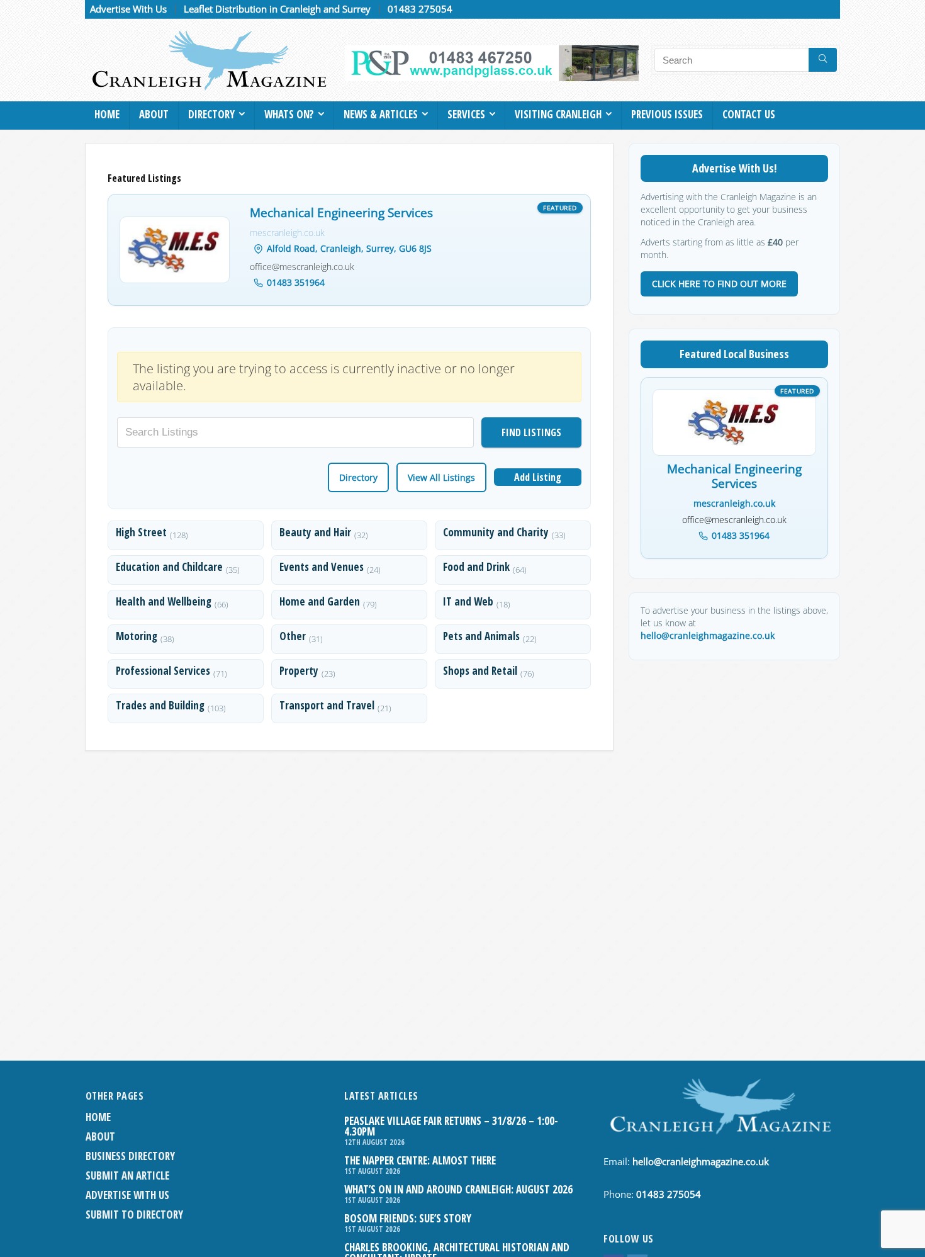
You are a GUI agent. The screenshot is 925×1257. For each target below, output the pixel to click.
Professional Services (163, 670)
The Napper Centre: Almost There (420, 1160)
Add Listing (537, 477)
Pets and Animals (481, 636)
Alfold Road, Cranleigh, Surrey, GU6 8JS (349, 248)
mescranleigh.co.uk (287, 233)
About (154, 114)
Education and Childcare (169, 566)
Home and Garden (319, 601)
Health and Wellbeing (163, 601)
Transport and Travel (326, 705)
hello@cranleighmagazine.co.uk (708, 635)
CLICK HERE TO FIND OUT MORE (719, 284)
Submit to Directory (134, 1214)
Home (107, 114)
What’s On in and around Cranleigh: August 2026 (458, 1189)
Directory (211, 114)
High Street (141, 532)
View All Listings (441, 477)
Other (292, 636)
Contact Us (748, 114)
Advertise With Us (128, 9)
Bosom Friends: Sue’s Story (407, 1218)
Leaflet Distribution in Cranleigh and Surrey (277, 9)
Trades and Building (160, 705)
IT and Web (468, 601)
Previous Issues (667, 114)
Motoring (136, 636)
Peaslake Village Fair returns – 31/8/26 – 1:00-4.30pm (451, 1126)
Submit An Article (127, 1175)
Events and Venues (321, 566)
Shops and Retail (480, 670)
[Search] (823, 60)
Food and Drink (476, 566)
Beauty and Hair (315, 532)
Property (298, 670)
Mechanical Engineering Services (341, 213)
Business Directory (130, 1156)
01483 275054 (420, 9)
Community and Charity (496, 532)
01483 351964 (296, 282)
